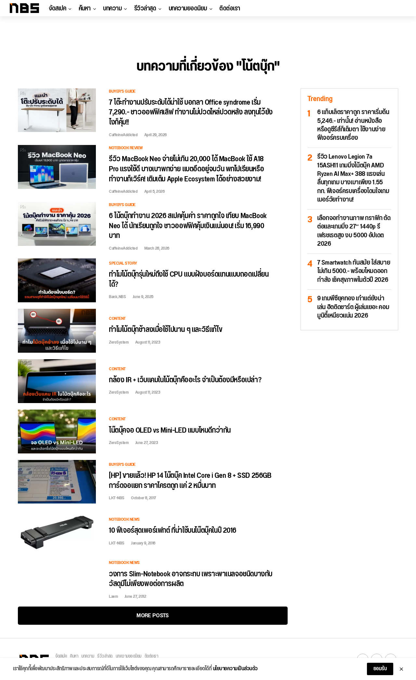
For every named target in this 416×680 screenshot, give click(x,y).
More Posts (152, 615)
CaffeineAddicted (123, 135)
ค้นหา (85, 8)
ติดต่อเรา (229, 8)
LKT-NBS (116, 498)
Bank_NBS (117, 297)
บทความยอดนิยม (188, 8)
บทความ (112, 8)
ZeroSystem (118, 342)
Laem (113, 596)
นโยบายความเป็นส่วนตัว (235, 669)
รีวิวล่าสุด (145, 8)
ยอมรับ (380, 669)
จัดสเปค (57, 8)
